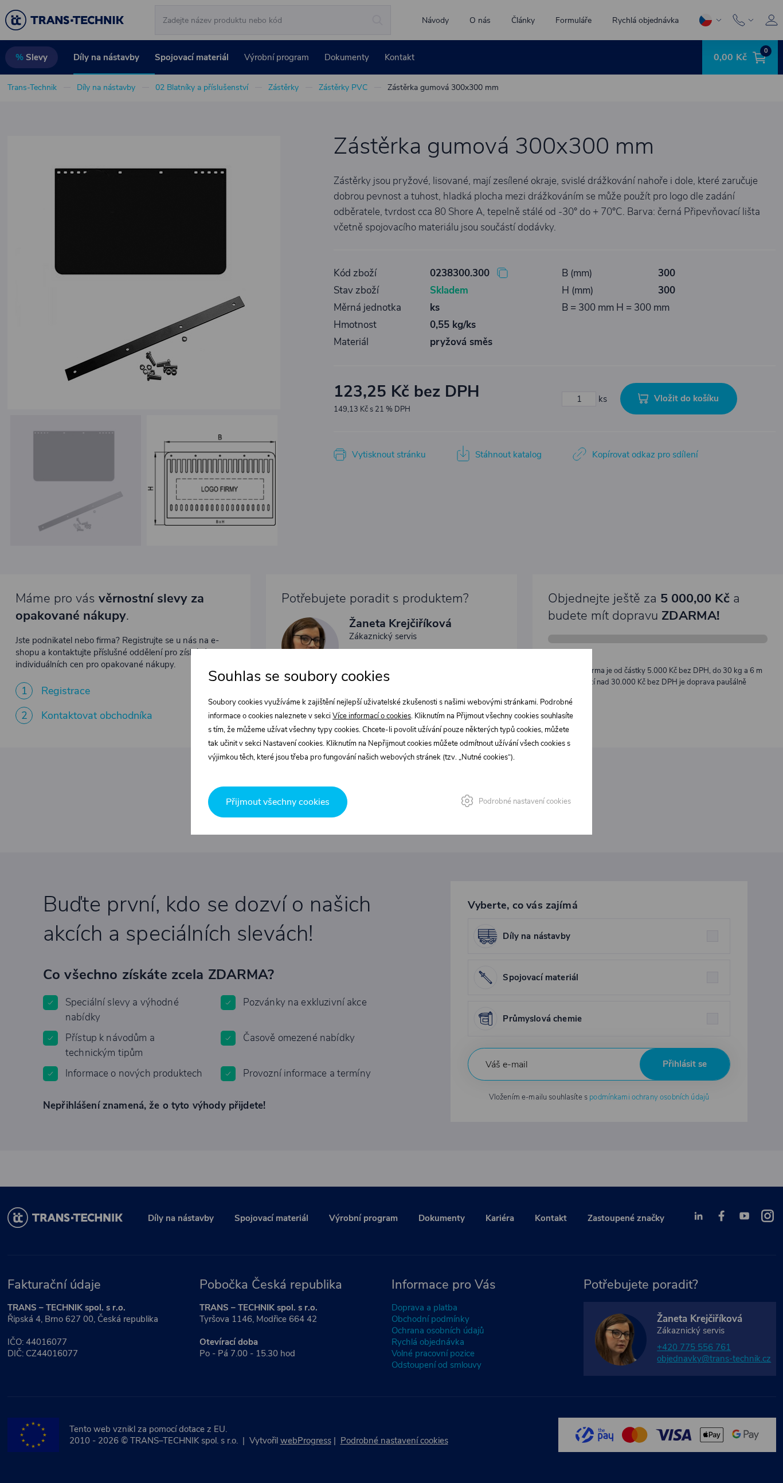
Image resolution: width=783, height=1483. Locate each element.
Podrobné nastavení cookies (525, 801)
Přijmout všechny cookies (278, 802)
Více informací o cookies (371, 716)
